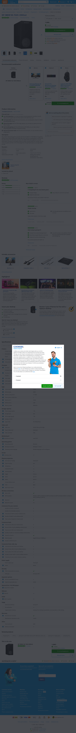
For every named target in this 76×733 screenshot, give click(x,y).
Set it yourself (58, 386)
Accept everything (47, 386)
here (19, 368)
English (58, 347)
